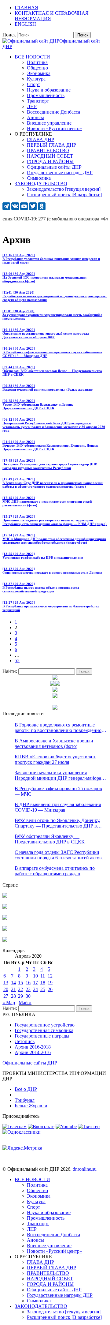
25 (42, 989)
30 (28, 996)
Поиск (9, 34)
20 (5, 989)
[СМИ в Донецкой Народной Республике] (4, 907)
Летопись (25, 1041)
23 (28, 989)
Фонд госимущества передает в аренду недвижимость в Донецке (52, 570)
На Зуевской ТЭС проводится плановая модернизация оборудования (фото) (44, 277)
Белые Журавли (31, 1105)
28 (13, 996)
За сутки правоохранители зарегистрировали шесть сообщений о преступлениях (52, 314)
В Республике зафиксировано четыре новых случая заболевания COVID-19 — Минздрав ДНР (52, 352)
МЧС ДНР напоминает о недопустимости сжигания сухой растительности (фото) (47, 501)
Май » (25, 1002)
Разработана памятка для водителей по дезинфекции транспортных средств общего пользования (54, 296)
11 (42, 975)
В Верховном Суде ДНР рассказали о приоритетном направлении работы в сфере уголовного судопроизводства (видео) (52, 482)
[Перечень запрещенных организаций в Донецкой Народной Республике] (4, 918)
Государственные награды (42, 1035)
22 (20, 989)
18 (42, 982)
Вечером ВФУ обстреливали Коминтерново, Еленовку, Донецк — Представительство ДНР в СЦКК (52, 445)
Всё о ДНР (26, 1089)
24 (35, 989)
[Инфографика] (4, 940)
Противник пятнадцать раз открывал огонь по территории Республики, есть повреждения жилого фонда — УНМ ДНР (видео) (54, 520)
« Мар (8, 1002)
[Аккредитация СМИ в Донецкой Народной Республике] (4, 896)
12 (50, 975)
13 (5, 982)
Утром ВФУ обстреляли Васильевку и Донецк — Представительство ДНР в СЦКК (39, 404)
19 (50, 982)
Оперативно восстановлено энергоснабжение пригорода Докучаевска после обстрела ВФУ (45, 333)
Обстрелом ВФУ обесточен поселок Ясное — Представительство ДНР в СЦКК (52, 370)
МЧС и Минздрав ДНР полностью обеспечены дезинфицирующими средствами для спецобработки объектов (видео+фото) (54, 538)
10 (35, 975)
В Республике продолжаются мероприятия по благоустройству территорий (50, 606)
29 (20, 996)
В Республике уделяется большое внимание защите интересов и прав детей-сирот (51, 258)
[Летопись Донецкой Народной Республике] (4, 929)
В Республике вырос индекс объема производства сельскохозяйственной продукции (40, 587)
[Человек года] (57, 684)
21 (13, 989)
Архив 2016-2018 (33, 1046)
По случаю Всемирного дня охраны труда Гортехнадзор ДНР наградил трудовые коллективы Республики (49, 464)
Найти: (9, 671)
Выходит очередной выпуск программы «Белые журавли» (48, 387)
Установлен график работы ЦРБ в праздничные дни (42, 555)
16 (28, 982)
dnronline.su (85, 1169)
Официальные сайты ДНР (29, 1062)
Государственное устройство (45, 1024)
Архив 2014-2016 (33, 1052)
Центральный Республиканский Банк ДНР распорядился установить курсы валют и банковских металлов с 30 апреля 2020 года (53, 425)
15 (20, 982)
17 (35, 982)
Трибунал (25, 1100)
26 (50, 989)
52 (17, 660)
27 (5, 996)
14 (13, 982)
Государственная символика (44, 1030)
